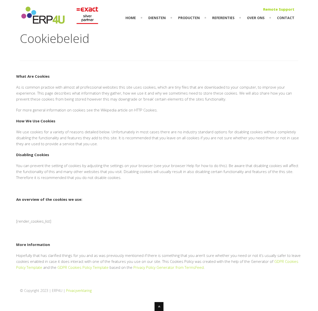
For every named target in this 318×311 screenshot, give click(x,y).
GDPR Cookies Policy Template (83, 267)
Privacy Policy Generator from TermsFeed (168, 267)
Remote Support (278, 9)
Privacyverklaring (79, 290)
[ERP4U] (60, 22)
